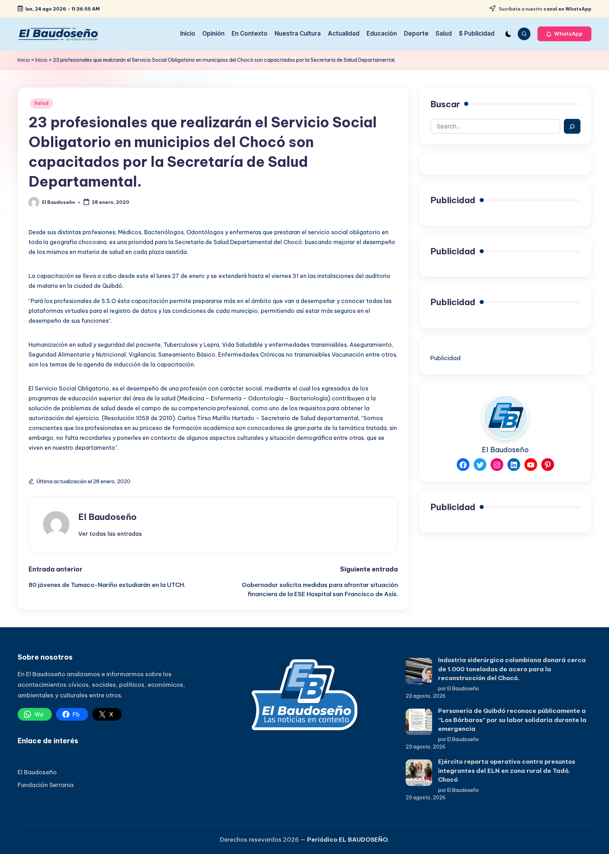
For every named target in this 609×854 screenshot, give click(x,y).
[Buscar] (572, 126)
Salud (41, 103)
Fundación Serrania (46, 785)
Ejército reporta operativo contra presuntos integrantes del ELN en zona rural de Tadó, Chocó (506, 770)
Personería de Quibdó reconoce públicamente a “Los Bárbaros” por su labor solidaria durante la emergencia (512, 720)
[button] (564, 33)
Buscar (445, 104)
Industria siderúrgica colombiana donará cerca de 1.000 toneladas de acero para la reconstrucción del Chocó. (512, 669)
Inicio (24, 60)
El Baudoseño (107, 516)
